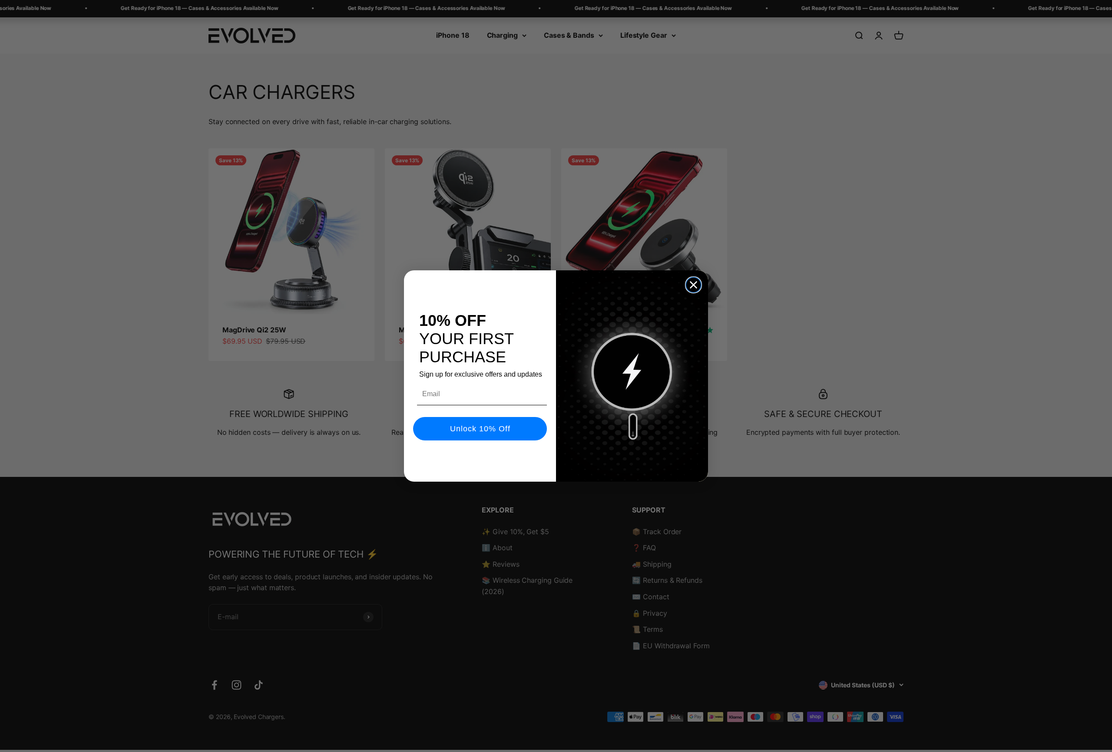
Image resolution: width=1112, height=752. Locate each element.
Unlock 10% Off (480, 428)
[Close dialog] (693, 284)
